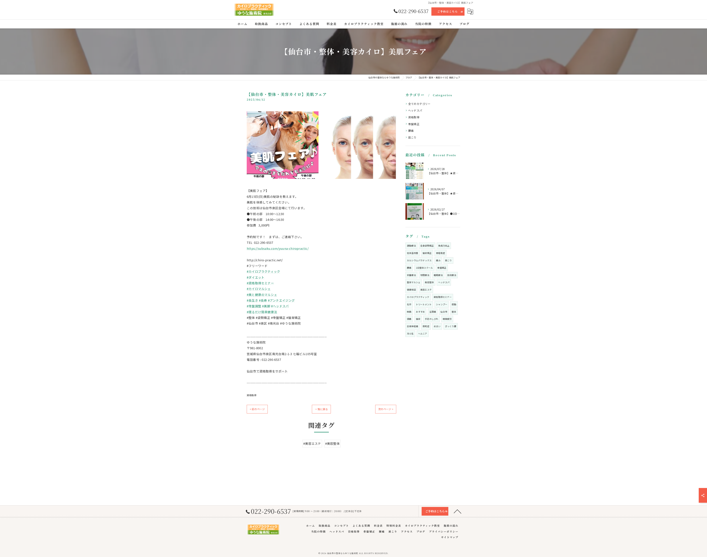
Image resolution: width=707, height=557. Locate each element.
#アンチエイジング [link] (281, 300)
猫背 (418, 318)
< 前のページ (257, 409)
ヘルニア (422, 333)
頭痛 (409, 318)
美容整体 (429, 282)
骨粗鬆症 (440, 252)
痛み (438, 260)
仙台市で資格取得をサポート (267, 371)
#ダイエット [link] (255, 277)
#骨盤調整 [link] (254, 306)
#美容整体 (332, 443)
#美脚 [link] (266, 306)
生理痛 (432, 311)
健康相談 (411, 289)
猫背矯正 (427, 252)
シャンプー (441, 304)
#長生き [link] (252, 300)
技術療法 (451, 275)
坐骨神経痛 (412, 326)
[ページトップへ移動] (457, 511)
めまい (437, 326)
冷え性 (410, 333)
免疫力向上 (443, 245)
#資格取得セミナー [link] (260, 283)
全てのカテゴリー (419, 104)
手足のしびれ (431, 318)
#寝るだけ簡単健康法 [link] (262, 312)
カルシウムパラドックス (419, 260)
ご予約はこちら (447, 11)
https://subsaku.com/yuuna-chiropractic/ (278, 248)
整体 (454, 311)
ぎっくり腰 (450, 326)
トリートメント (424, 304)
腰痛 (411, 130)
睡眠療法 (438, 275)
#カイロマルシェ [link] (259, 289)
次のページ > (385, 409)
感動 (454, 304)
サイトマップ (449, 537)
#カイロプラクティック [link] (263, 271)
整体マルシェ (413, 282)
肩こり (412, 137)
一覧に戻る (321, 409)
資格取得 (251, 395)
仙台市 (443, 311)
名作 (409, 304)
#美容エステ (312, 443)
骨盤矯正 (413, 124)
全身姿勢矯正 (427, 245)
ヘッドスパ (415, 110)
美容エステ (426, 289)
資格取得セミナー (443, 296)
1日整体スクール (424, 267)
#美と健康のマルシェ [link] (262, 294)
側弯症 (426, 326)
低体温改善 (412, 252)
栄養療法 (411, 275)
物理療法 (424, 275)
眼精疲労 (447, 318)
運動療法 (411, 245)
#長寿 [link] (263, 300)
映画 (409, 311)
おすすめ (420, 311)
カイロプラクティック (418, 296)
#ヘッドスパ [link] (280, 306)
